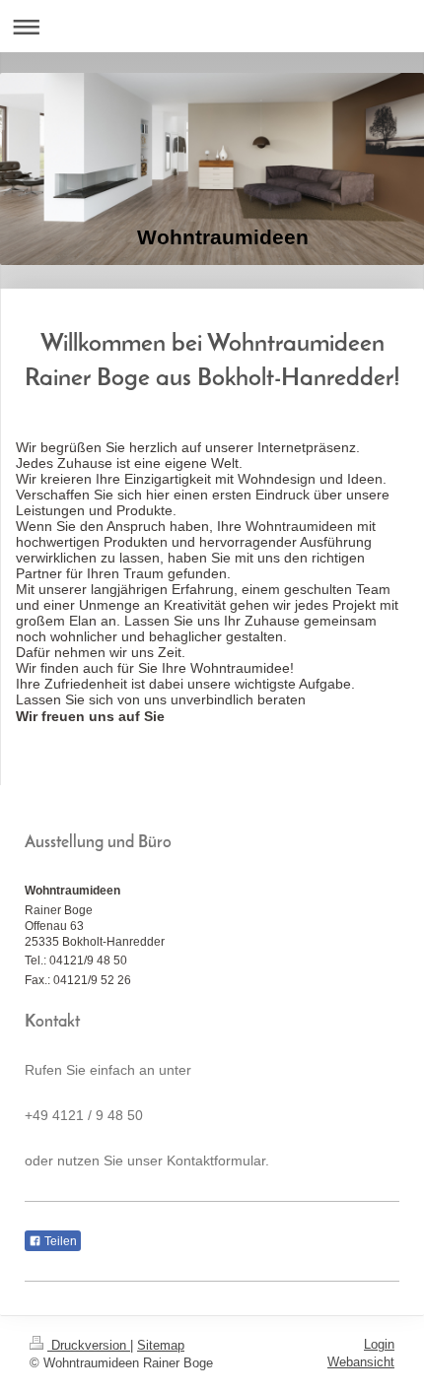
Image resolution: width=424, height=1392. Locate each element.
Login (379, 1344)
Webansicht (360, 1362)
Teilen (59, 1241)
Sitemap (160, 1345)
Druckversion (88, 1345)
